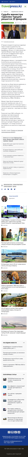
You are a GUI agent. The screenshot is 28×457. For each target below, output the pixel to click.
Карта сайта (10, 442)
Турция (11, 141)
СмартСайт (18, 454)
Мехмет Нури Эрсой (12, 139)
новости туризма (8, 186)
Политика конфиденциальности (13, 441)
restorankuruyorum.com (9, 41)
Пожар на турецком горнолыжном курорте (12, 131)
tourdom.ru (4, 50)
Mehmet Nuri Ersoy (8, 184)
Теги (5, 442)
